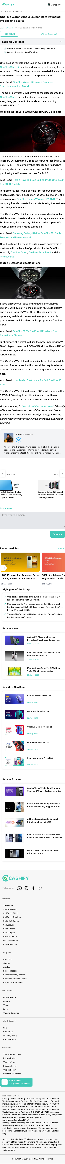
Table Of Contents (13, 41)
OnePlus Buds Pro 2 (39, 252)
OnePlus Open (19, 252)
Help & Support (9, 1021)
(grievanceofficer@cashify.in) (15, 1120)
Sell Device (7, 990)
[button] (57, 534)
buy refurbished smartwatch (38, 406)
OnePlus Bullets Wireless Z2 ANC (36, 199)
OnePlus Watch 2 (10, 67)
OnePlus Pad (7, 256)
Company (6, 952)
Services (6, 899)
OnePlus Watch (8, 97)
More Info (6, 1047)
